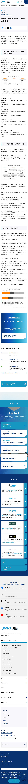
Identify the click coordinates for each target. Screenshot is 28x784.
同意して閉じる (14, 781)
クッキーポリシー (11, 777)
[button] (14, 640)
